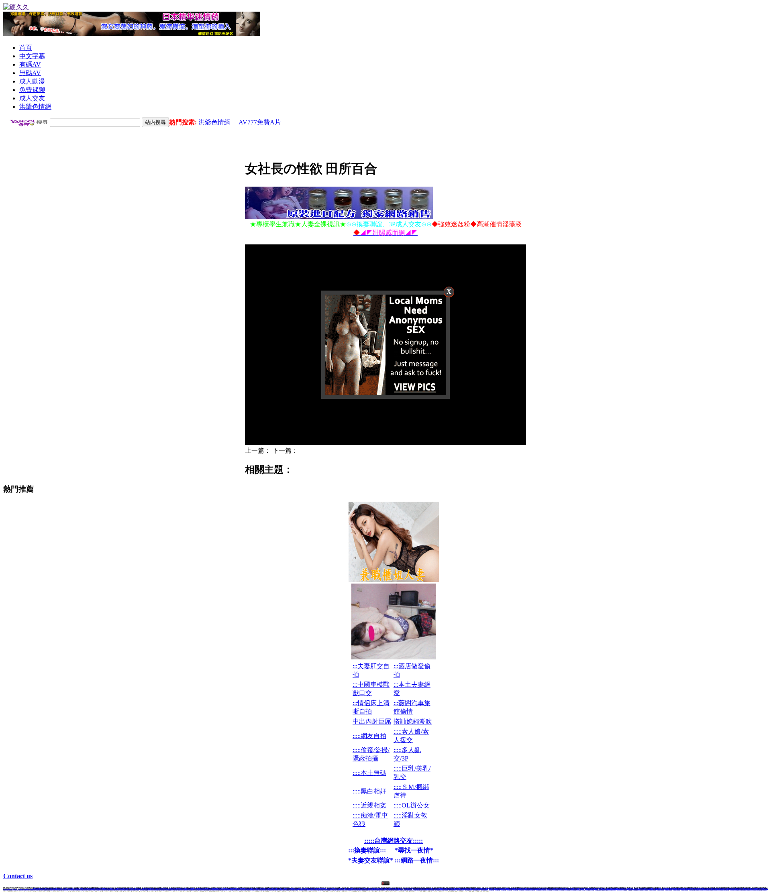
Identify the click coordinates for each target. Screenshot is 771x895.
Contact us (18, 876)
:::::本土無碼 (369, 772)
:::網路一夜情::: (417, 860)
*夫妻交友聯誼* (370, 860)
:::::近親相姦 (369, 805)
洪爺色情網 (214, 122)
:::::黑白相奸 (369, 791)
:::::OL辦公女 (412, 805)
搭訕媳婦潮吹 (413, 721)
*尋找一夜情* (414, 850)
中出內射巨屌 (372, 721)
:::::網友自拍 (369, 735)
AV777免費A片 (260, 122)
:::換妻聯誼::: (367, 850)
